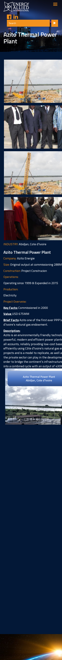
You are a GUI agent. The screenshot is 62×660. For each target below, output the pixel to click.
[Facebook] (8, 17)
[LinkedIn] (15, 17)
